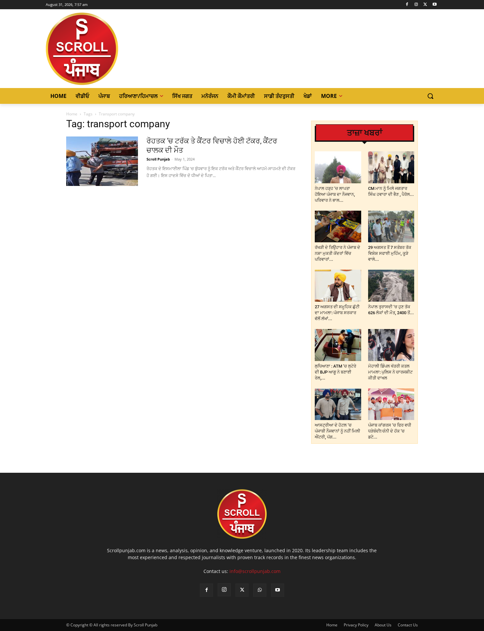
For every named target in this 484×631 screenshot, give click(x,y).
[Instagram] (416, 5)
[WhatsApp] (259, 590)
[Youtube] (434, 5)
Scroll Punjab (158, 159)
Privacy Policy (356, 625)
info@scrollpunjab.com (255, 571)
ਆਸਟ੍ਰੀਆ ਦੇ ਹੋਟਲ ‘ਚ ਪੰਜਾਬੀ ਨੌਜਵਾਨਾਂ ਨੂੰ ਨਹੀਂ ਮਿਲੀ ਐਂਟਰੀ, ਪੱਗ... (337, 431)
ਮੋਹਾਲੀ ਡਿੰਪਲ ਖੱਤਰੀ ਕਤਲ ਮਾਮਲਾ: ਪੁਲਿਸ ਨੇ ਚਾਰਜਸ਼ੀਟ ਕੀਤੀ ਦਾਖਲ (390, 372)
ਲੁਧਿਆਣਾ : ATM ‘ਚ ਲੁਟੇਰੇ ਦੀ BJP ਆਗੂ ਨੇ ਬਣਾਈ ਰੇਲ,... (335, 372)
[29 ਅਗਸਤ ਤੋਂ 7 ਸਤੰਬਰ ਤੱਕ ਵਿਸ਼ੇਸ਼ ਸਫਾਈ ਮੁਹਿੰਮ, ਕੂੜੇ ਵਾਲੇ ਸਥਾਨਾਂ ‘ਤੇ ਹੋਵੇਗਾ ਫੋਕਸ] (391, 227)
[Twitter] (425, 5)
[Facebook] (407, 5)
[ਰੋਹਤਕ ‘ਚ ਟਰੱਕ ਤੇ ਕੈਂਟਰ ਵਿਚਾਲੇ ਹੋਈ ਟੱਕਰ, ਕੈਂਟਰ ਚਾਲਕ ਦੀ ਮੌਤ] (102, 161)
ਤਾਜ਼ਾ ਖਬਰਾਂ (364, 133)
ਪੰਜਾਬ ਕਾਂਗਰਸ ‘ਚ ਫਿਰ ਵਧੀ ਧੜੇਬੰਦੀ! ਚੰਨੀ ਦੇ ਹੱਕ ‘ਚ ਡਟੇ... (389, 431)
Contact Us (408, 625)
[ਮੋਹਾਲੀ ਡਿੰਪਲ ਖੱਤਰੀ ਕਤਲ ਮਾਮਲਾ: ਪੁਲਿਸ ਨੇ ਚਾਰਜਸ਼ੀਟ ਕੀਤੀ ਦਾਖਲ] (391, 345)
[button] (430, 96)
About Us (383, 625)
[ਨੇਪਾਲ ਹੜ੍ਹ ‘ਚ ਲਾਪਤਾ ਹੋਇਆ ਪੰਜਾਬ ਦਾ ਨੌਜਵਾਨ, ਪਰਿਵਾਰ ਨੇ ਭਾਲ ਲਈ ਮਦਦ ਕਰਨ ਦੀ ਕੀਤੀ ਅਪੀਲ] (338, 167)
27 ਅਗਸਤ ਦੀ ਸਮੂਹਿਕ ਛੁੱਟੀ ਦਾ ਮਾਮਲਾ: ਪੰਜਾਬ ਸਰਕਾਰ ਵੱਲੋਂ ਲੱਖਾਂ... (337, 312)
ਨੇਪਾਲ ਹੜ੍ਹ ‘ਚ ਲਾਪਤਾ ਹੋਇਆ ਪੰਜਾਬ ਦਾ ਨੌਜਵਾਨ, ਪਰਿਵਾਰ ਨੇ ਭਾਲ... (335, 194)
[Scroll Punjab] (105, 49)
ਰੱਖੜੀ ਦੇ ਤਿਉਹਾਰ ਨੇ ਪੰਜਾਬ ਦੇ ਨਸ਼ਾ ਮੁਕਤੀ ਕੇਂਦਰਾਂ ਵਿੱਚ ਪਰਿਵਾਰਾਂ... (337, 253)
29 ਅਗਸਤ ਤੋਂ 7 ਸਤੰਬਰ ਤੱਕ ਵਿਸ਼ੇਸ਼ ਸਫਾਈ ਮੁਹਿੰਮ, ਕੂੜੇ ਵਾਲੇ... (389, 253)
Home (71, 114)
